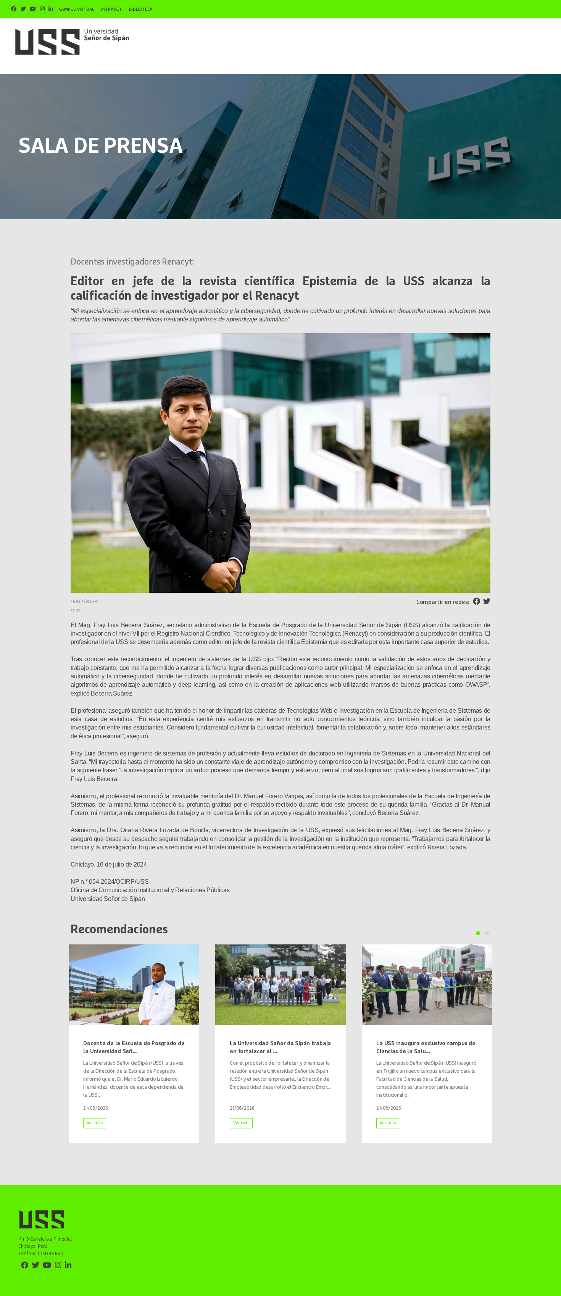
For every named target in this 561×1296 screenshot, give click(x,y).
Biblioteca (141, 9)
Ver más (95, 1123)
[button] (478, 933)
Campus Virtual (76, 9)
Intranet (111, 9)
